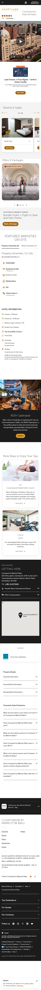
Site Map (26, 949)
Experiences (6, 843)
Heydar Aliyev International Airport (17, 589)
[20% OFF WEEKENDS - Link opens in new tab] (20, 181)
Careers (18, 942)
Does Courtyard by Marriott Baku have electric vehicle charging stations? (17, 765)
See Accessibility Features (13, 331)
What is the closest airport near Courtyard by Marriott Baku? (19, 754)
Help (14, 952)
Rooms (4, 835)
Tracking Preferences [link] (8, 942)
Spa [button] (7, 287)
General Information (10, 677)
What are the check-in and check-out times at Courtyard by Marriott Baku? (19, 714)
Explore (20, 436)
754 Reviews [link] (9, 18)
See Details (21, 92)
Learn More (19, 503)
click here (20, 985)
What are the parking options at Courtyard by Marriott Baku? (19, 734)
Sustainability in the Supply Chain (11, 949)
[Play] (20, 41)
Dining (4, 839)
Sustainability (10, 263)
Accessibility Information (12, 684)
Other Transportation (12, 595)
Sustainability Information (13, 692)
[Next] (36, 113)
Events (4, 847)
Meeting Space (11, 281)
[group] (20, 411)
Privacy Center (25, 944)
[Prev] (4, 113)
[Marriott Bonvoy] (34, 2)
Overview (5, 831)
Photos (22, 831)
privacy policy (29, 983)
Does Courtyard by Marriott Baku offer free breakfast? (19, 775)
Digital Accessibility (25, 947)
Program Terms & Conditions (10, 944)
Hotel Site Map (6, 952)
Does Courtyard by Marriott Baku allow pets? (17, 724)
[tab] (10, 246)
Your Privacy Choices (11, 947)
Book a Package (10, 224)
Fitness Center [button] (11, 293)
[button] (26, 2)
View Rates (9, 148)
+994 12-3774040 (12, 584)
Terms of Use (27, 942)
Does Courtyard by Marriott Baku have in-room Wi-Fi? (18, 744)
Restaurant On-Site (12, 269)
